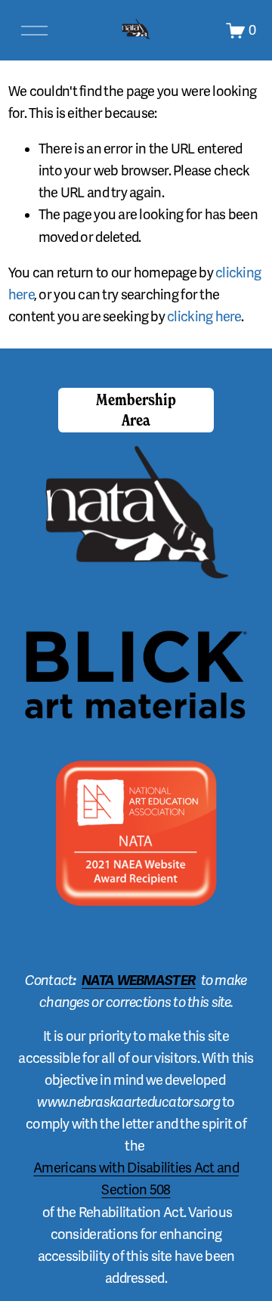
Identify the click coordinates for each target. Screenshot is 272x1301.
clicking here (204, 316)
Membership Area (136, 409)
